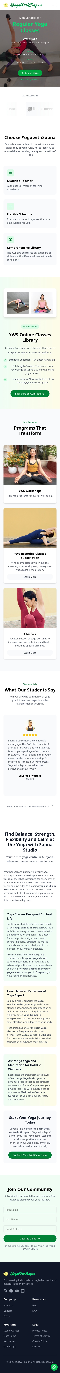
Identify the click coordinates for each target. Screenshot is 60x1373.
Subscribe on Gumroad (28, 393)
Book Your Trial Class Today (32, 1155)
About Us (8, 1305)
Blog (34, 1305)
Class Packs (9, 1336)
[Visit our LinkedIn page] (22, 1291)
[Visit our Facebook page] (11, 1291)
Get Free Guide (28, 1238)
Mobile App (9, 1346)
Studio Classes (11, 1330)
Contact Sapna (32, 73)
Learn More (30, 576)
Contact (7, 1310)
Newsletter (9, 1341)
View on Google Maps (29, 79)
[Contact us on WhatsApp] (54, 1367)
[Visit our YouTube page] (17, 1291)
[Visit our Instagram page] (5, 1291)
